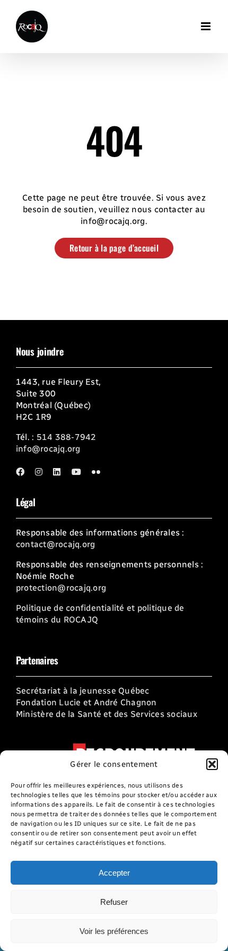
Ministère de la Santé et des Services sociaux (106, 714)
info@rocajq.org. (114, 221)
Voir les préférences (114, 931)
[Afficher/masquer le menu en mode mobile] (206, 22)
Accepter (114, 872)
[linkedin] (56, 472)
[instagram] (38, 472)
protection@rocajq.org (61, 588)
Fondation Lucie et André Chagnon (86, 702)
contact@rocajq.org (55, 544)
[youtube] (76, 472)
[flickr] (96, 472)
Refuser (114, 901)
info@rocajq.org (48, 449)
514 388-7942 (67, 437)
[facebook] (20, 472)
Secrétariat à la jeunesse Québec (83, 691)
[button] (212, 764)
